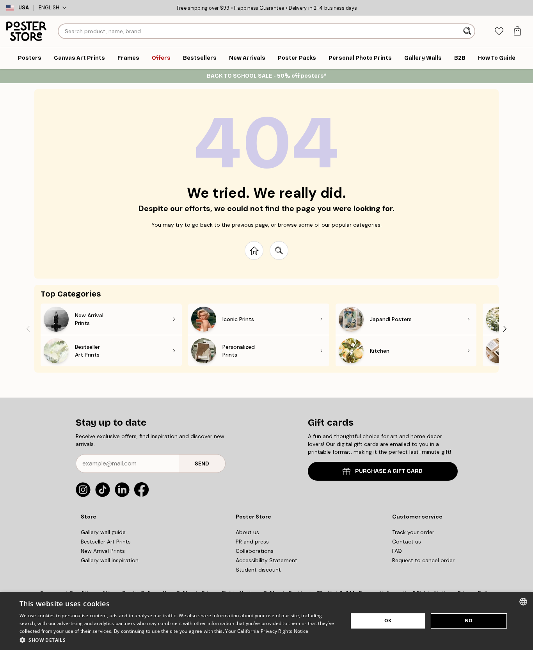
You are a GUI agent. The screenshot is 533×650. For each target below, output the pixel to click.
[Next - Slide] (505, 328)
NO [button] (469, 620)
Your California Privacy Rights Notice (266, 631)
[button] (179, 639)
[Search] (468, 31)
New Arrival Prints (103, 550)
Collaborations (255, 550)
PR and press (252, 541)
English (49, 7)
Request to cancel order (423, 560)
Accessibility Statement (266, 560)
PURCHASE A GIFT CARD (389, 471)
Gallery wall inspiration (110, 560)
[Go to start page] (254, 250)
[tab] (499, 31)
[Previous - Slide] (28, 328)
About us (247, 532)
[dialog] (266, 621)
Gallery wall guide (103, 532)
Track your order (413, 532)
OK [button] (388, 620)
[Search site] (279, 250)
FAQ (397, 550)
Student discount (258, 569)
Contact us (406, 541)
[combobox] (523, 602)
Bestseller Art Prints (106, 541)
